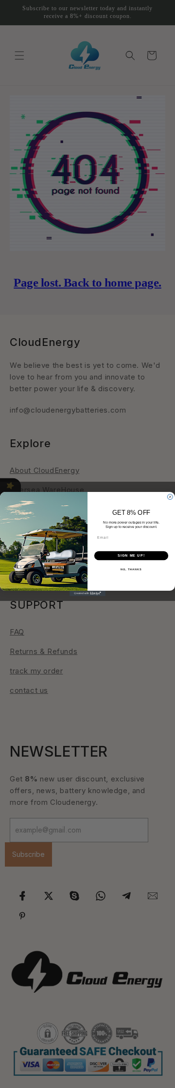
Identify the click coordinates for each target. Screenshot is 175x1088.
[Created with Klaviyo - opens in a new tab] (87, 593)
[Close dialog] (170, 497)
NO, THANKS (131, 569)
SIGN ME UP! (131, 556)
